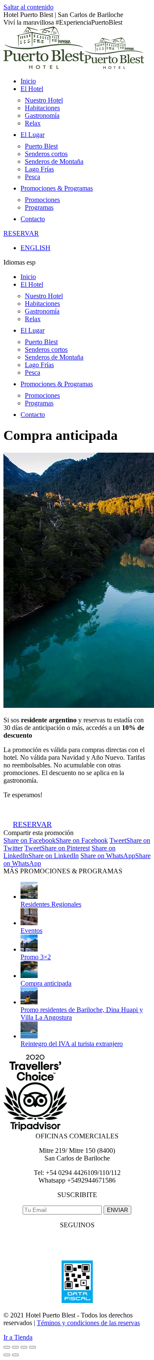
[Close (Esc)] (6, 1347)
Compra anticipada (46, 983)
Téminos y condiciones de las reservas (88, 1322)
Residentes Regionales (51, 904)
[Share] (15, 1347)
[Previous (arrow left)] (6, 1355)
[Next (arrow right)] (15, 1355)
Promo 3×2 (36, 957)
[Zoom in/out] (32, 1347)
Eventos (31, 930)
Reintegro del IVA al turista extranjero (72, 1043)
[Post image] (29, 896)
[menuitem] (28, 81)
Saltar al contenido (28, 7)
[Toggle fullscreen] (24, 1347)
